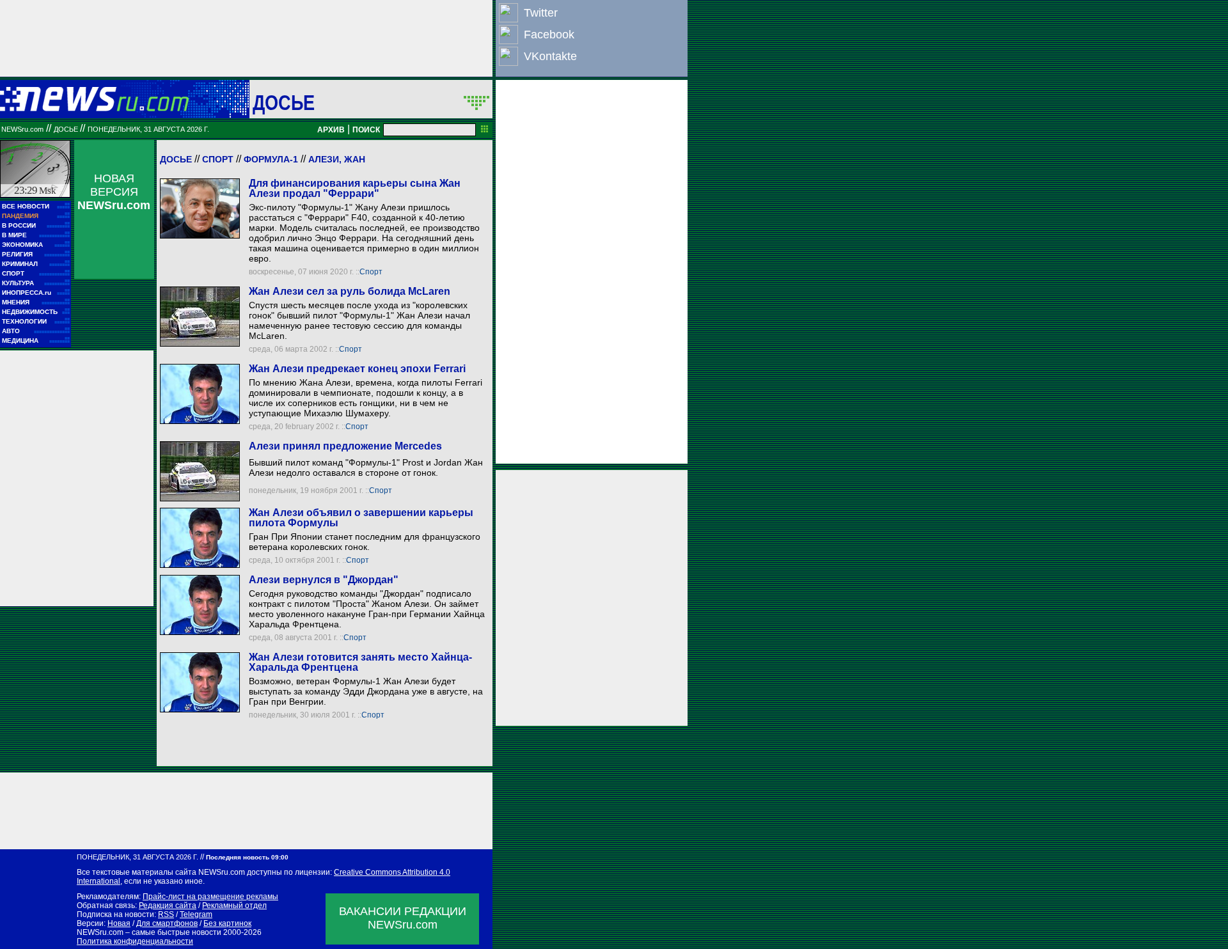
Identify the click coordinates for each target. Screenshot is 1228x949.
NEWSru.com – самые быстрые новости (149, 932)
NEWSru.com (22, 129)
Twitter (541, 12)
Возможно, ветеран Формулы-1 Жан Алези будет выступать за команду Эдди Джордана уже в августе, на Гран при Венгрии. (366, 691)
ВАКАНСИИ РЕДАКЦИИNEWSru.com (402, 918)
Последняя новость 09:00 (247, 857)
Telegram (196, 914)
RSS (166, 914)
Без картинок (227, 923)
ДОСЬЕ (284, 102)
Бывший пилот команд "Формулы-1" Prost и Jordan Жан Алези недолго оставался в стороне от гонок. (366, 467)
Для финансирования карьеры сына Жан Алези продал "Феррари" (354, 188)
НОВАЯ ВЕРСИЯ (113, 192)
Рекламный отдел (234, 905)
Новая (118, 923)
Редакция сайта (167, 905)
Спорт (217, 159)
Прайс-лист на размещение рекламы (210, 896)
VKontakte (550, 56)
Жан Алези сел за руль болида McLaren (349, 291)
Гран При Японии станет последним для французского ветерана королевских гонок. (364, 541)
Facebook (549, 34)
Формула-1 (271, 159)
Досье (176, 159)
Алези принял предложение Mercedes (345, 446)
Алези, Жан (336, 159)
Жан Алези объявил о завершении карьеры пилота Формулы (361, 517)
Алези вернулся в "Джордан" (323, 579)
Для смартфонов (167, 923)
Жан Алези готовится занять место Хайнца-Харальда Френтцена (360, 662)
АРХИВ (331, 129)
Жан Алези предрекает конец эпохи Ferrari (357, 368)
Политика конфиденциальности (135, 941)
